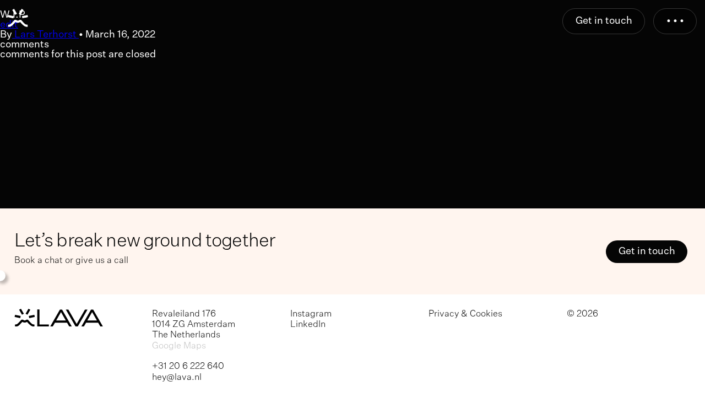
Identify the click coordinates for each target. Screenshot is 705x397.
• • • (675, 21)
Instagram (311, 314)
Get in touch (604, 21)
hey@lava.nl (177, 377)
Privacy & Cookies (465, 314)
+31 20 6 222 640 (188, 366)
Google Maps (179, 346)
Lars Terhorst (45, 35)
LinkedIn (308, 324)
